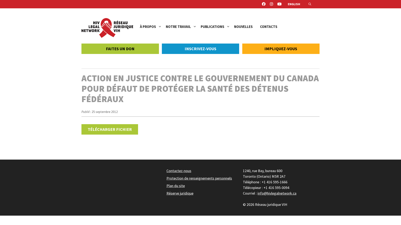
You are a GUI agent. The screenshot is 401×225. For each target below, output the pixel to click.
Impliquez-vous (280, 48)
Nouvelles (243, 26)
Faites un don (120, 48)
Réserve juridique (179, 193)
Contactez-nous (178, 170)
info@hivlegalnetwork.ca (277, 193)
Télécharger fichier (110, 129)
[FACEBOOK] (264, 4)
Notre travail (178, 26)
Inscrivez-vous (200, 48)
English (294, 4)
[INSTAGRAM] (271, 4)
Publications (212, 26)
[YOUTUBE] (279, 4)
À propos (148, 26)
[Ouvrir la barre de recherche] (309, 4)
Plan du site (175, 185)
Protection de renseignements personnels (199, 178)
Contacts (268, 26)
